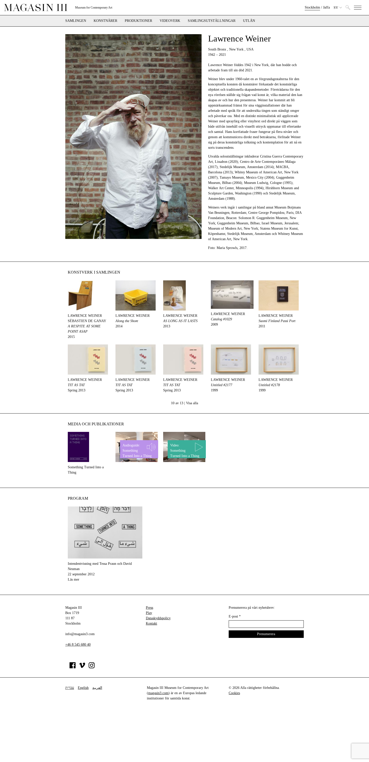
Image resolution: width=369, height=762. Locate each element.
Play (149, 613)
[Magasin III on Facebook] (73, 667)
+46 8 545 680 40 (78, 644)
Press (149, 607)
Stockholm (312, 7)
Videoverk (170, 21)
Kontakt (151, 623)
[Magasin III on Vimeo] (82, 667)
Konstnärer (105, 21)
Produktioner (138, 21)
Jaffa (326, 7)
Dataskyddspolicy (158, 618)
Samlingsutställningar (211, 21)
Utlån (249, 21)
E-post (235, 616)
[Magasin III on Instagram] (92, 667)
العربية (97, 688)
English (83, 688)
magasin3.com (158, 693)
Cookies (234, 693)
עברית (69, 688)
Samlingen (75, 21)
